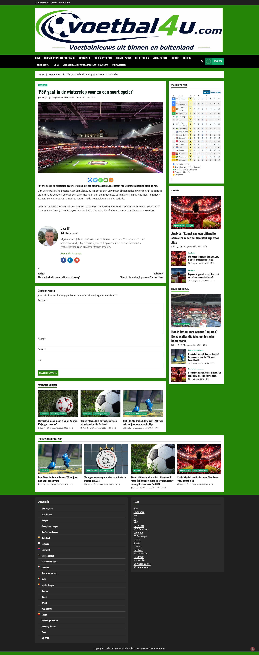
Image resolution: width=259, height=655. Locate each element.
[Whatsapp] (100, 180)
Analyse (189, 225)
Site (40, 360)
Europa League (48, 555)
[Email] (105, 180)
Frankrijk (45, 567)
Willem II (138, 546)
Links (56, 64)
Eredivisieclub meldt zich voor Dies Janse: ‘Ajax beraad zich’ (198, 479)
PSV (40, 185)
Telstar (137, 539)
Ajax (136, 508)
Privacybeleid (119, 64)
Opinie (44, 597)
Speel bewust (43, 64)
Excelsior (138, 550)
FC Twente (139, 525)
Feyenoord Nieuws (49, 561)
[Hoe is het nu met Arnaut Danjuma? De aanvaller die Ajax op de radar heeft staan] (196, 310)
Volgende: (141, 275)
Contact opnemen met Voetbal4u (59, 58)
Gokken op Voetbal (103, 58)
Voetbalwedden (160, 58)
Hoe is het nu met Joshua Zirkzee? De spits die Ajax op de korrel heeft (178, 374)
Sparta (137, 543)
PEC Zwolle (139, 560)
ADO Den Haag (141, 529)
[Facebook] (90, 180)
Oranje (44, 602)
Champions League (50, 526)
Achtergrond (47, 508)
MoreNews (142, 648)
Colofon (187, 58)
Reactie (42, 300)
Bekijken (218, 61)
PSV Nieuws (141, 414)
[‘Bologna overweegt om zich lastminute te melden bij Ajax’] (106, 459)
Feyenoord (139, 511)
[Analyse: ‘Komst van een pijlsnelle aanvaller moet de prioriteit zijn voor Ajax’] (196, 212)
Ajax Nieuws (179, 225)
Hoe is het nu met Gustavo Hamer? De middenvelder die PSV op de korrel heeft (178, 356)
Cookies (175, 58)
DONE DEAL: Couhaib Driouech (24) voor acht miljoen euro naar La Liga (143, 422)
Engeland (44, 470)
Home (37, 58)
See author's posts (71, 253)
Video (44, 632)
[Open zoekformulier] (202, 61)
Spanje (44, 614)
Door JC (43, 97)
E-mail (42, 349)
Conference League (50, 532)
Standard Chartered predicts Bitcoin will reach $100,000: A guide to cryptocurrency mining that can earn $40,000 (152, 481)
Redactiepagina (123, 58)
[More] (111, 180)
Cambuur (138, 532)
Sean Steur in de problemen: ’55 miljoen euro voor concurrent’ (57, 479)
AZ (135, 518)
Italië (44, 579)
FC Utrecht (139, 556)
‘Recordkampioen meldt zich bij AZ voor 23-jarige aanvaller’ (57, 422)
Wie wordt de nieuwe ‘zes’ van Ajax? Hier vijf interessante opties (178, 258)
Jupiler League (48, 585)
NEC (136, 522)
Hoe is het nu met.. (181, 324)
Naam (42, 338)
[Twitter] (95, 180)
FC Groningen (140, 536)
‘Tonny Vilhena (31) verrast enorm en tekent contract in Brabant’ (99, 422)
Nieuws (137, 470)
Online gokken (142, 58)
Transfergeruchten (58, 414)
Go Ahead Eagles (142, 563)
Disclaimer (84, 58)
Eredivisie (43, 85)
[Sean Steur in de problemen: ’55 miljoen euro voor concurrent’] (60, 459)
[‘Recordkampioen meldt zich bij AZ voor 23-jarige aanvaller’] (58, 403)
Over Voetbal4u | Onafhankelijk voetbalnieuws (85, 64)
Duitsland (46, 538)
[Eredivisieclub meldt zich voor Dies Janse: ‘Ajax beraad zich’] (199, 459)
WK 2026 (45, 638)
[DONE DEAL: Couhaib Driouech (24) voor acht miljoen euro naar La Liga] (143, 403)
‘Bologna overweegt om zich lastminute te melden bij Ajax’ (105, 479)
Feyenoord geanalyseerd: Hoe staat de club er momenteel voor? (178, 275)
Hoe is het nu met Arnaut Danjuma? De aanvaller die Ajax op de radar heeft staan (194, 336)
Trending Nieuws (106, 470)
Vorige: (59, 275)
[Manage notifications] (253, 649)
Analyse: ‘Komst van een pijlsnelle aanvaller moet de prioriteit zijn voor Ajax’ (195, 238)
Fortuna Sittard (141, 553)
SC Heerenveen (141, 567)
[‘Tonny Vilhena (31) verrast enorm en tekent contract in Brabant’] (101, 403)
